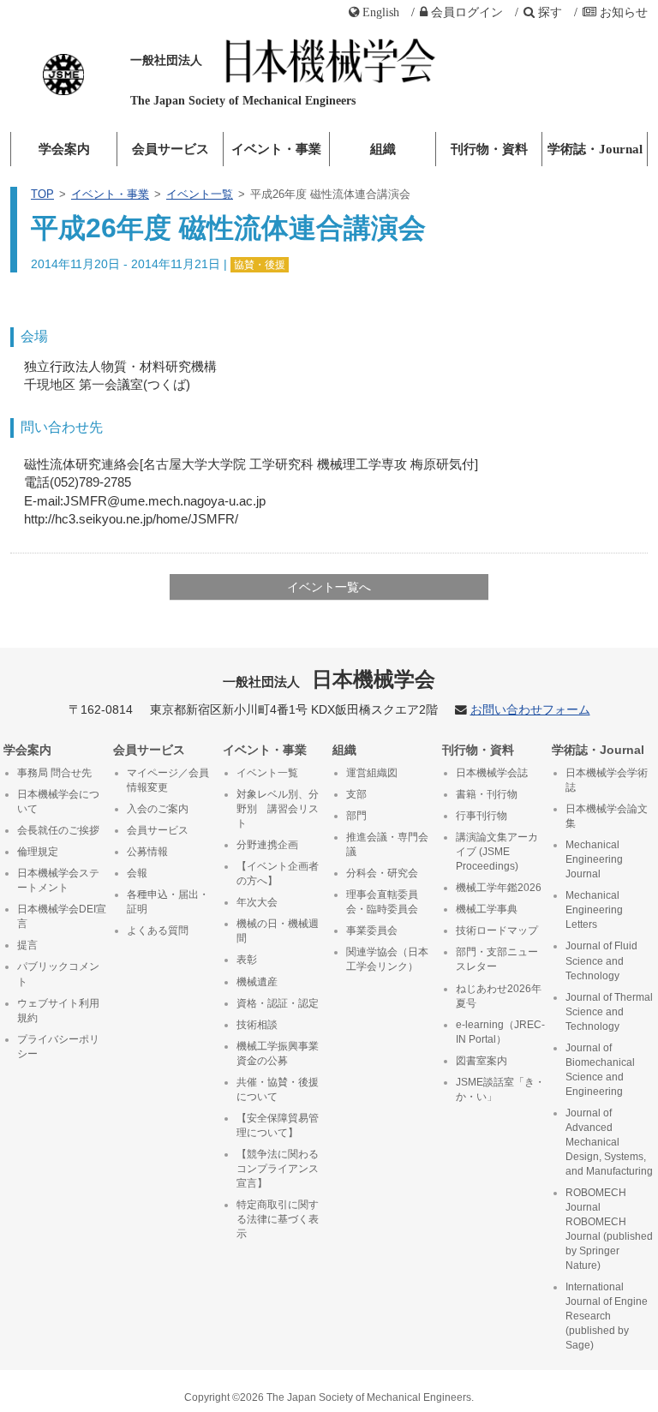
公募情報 (147, 852)
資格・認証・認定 (277, 1003)
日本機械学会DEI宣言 (61, 916)
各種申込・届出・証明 (168, 901)
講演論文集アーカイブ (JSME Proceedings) (497, 851)
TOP (42, 194)
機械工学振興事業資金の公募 (277, 1053)
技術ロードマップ (497, 930)
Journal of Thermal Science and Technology (609, 1011)
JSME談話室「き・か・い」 (500, 1089)
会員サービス (170, 149)
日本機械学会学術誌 (606, 780)
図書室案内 (481, 1061)
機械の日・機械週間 (277, 931)
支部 (356, 794)
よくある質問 (157, 930)
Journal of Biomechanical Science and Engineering (600, 1070)
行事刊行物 (481, 816)
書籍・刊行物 (486, 794)
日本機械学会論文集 (606, 816)
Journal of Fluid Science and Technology (601, 960)
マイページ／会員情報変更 (168, 780)
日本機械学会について (58, 801)
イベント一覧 (199, 194)
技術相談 (257, 1025)
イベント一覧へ (329, 587)
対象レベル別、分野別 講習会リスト (277, 808)
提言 (27, 945)
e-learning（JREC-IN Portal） (500, 1032)
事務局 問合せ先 (54, 773)
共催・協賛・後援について (277, 1089)
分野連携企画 (267, 845)
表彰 (246, 960)
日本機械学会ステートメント (58, 880)
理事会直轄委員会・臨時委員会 (382, 901)
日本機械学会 (329, 679)
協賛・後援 (259, 265)
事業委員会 (372, 930)
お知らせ (624, 12)
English (380, 12)
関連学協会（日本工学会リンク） (387, 959)
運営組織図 (372, 773)
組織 (383, 149)
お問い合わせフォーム (530, 709)
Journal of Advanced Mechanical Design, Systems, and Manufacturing (609, 1142)
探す (550, 12)
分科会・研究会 (382, 873)
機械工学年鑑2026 (498, 888)
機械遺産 (257, 982)
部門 (356, 816)
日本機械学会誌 (492, 773)
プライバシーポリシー (58, 1046)
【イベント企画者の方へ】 (277, 873)
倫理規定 (37, 852)
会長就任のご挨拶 (58, 830)
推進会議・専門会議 (387, 844)
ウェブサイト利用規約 (58, 1010)
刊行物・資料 (489, 149)
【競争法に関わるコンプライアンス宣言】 (277, 1168)
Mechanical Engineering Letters (594, 909)
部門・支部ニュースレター (497, 959)
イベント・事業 (276, 149)
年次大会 (257, 902)
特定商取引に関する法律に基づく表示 (277, 1219)
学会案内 (64, 149)
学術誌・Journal (595, 149)
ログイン (467, 12)
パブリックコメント (58, 973)
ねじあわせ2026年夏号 (498, 996)
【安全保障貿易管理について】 (277, 1125)
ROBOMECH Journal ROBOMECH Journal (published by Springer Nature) (609, 1229)
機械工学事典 (486, 909)
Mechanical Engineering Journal (594, 859)
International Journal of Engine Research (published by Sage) (606, 1316)
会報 (137, 873)
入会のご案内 (157, 809)
